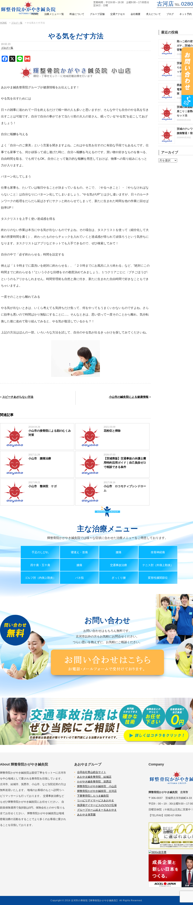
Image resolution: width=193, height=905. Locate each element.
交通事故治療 (118, 565)
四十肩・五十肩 (40, 565)
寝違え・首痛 (79, 552)
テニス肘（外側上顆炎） (157, 565)
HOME (35, 14)
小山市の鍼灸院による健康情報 (129, 396)
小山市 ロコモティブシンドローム (125, 488)
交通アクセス (117, 14)
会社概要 (135, 14)
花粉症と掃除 (112, 430)
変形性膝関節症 (158, 577)
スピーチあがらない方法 (17, 396)
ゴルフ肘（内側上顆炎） (40, 577)
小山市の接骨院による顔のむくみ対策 (49, 433)
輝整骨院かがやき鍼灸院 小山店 (97, 786)
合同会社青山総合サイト (91, 772)
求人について (153, 14)
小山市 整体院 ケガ (42, 486)
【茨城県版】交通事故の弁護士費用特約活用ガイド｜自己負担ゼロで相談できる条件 (125, 462)
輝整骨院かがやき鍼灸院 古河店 (97, 790)
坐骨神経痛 (158, 552)
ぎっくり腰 (119, 577)
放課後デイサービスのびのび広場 (97, 805)
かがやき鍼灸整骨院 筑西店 (94, 781)
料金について (77, 14)
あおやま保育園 (86, 814)
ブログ (170, 14)
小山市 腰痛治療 (39, 458)
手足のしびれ (40, 552)
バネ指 (79, 577)
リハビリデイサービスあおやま (95, 800)
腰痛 (118, 552)
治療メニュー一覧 (54, 14)
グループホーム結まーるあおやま (97, 809)
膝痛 (79, 565)
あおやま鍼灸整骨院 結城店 (94, 776)
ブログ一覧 (7, 47)
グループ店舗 (97, 14)
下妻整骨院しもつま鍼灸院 (93, 795)
